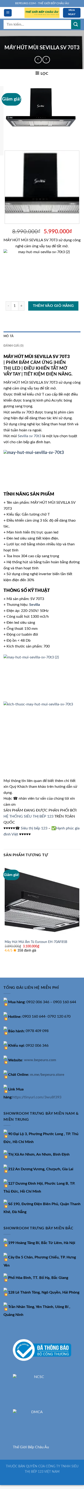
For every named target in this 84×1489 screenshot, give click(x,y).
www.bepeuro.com (40, 1060)
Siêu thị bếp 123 (34, 828)
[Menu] (8, 13)
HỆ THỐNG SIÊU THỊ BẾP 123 (28, 816)
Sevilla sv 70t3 (29, 436)
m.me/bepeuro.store (47, 1075)
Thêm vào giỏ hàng (53, 306)
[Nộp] (75, 24)
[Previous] (8, 137)
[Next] (20, 137)
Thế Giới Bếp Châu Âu (31, 1447)
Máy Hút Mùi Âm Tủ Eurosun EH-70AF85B (36, 942)
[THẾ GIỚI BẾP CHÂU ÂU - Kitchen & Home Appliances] (42, 13)
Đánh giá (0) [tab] (14, 345)
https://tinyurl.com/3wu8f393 (36, 1097)
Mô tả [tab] (9, 336)
